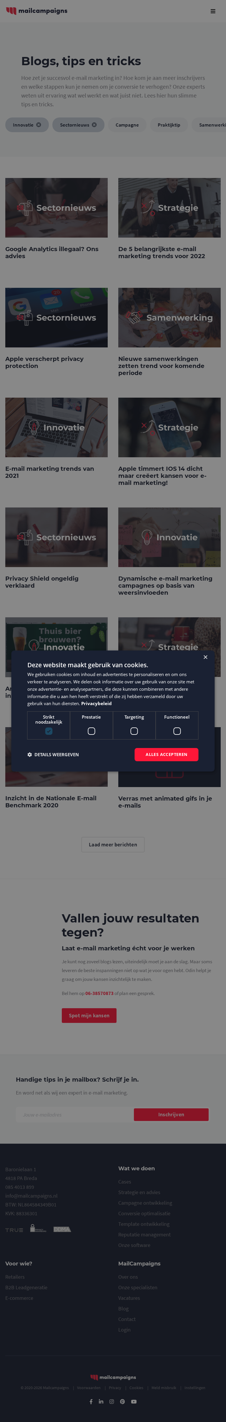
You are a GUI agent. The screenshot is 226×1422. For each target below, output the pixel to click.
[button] (53, 755)
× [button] (205, 657)
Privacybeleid (96, 703)
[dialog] (113, 711)
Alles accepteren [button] (166, 754)
